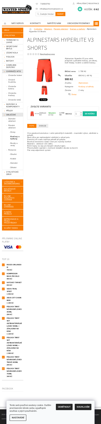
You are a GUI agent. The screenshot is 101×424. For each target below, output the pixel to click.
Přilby (9, 111)
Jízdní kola (12, 53)
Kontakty (35, 23)
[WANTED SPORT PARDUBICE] (17, 9)
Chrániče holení (15, 75)
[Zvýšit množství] (81, 112)
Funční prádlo (8, 213)
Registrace (93, 3)
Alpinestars (83, 83)
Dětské (13, 167)
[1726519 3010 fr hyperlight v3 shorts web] (32, 113)
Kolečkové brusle (10, 190)
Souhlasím (83, 407)
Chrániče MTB (13, 71)
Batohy (10, 61)
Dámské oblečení (12, 120)
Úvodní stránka (5, 23)
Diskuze (42, 126)
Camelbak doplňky (11, 66)
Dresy (13, 132)
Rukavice (12, 150)
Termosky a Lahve (12, 41)
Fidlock (10, 57)
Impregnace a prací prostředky (11, 221)
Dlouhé (13, 154)
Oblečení (11, 115)
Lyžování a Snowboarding (12, 183)
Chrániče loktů (14, 100)
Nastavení (18, 418)
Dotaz (74, 94)
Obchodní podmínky (78, 23)
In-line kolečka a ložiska (9, 198)
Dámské (13, 163)
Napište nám (54, 23)
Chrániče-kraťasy (12, 94)
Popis (31, 126)
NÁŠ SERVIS (17, 23)
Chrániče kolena (12, 87)
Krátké (13, 159)
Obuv (6, 30)
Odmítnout (64, 407)
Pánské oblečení (12, 126)
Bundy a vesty (13, 144)
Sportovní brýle (11, 47)
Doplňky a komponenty (13, 105)
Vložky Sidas (11, 228)
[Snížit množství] (81, 115)
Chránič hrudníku (12, 81)
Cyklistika (9, 35)
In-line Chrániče (9, 206)
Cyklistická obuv (12, 173)
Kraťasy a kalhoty (14, 137)
